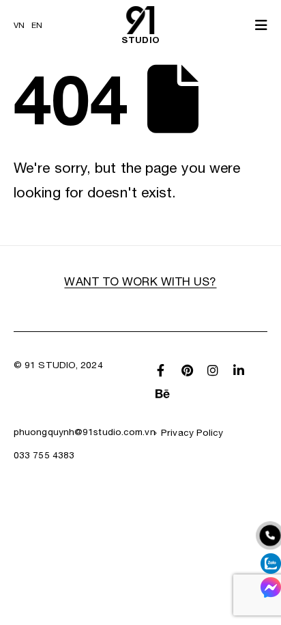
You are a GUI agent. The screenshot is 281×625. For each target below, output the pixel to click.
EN (36, 25)
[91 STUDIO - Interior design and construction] (140, 20)
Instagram (213, 370)
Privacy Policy (192, 432)
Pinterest (187, 370)
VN (19, 25)
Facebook (161, 370)
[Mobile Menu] (256, 25)
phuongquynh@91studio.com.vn (85, 431)
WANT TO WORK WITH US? (140, 281)
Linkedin (238, 370)
